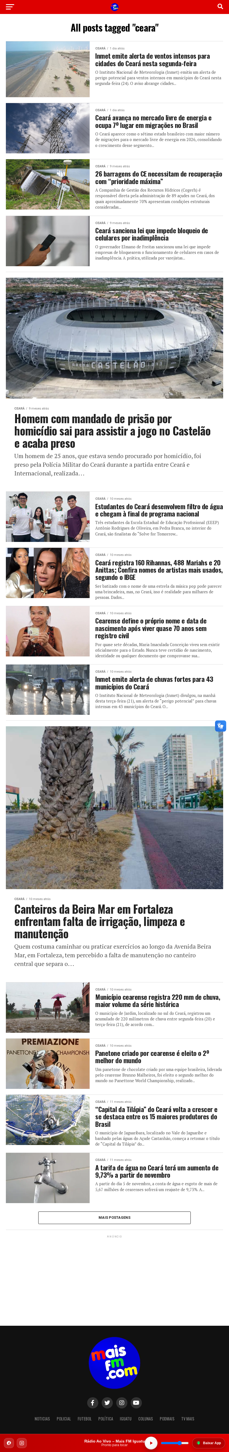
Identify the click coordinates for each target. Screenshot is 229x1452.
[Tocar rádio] (151, 1443)
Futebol (85, 1419)
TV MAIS (187, 1419)
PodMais (167, 1419)
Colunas (145, 1419)
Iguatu (126, 1419)
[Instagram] (22, 1443)
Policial (64, 1419)
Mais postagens (114, 1217)
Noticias (42, 1419)
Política (105, 1419)
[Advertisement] (114, 1274)
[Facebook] (9, 1443)
